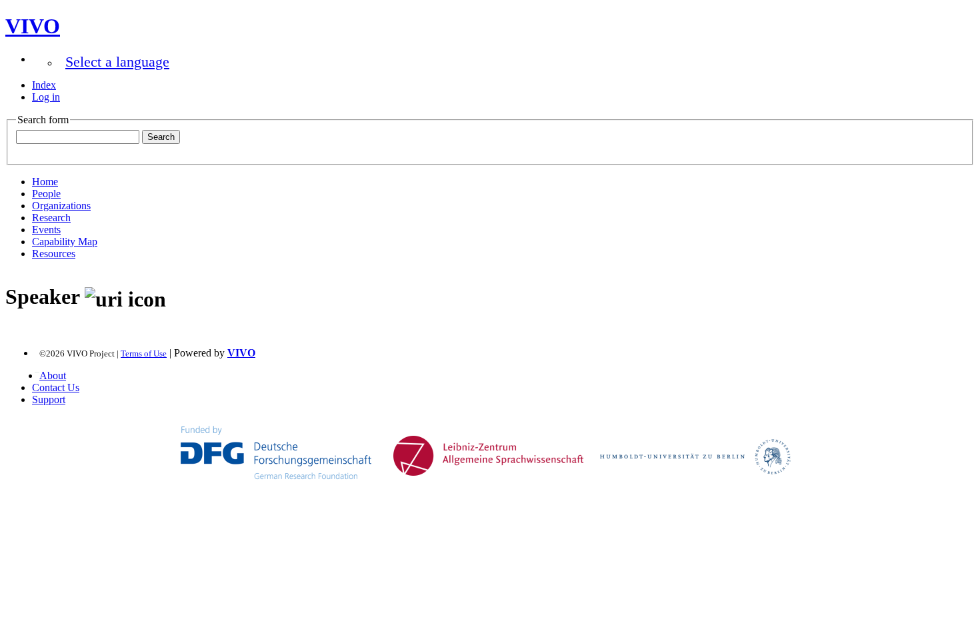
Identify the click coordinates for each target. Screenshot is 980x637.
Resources (53, 253)
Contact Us (55, 387)
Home (45, 181)
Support (48, 399)
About (52, 375)
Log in (46, 97)
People (46, 193)
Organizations (61, 205)
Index (44, 85)
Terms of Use (144, 353)
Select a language (117, 61)
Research (51, 217)
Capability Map (64, 241)
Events (46, 229)
